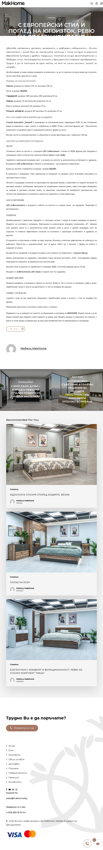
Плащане (13, 768)
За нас (12, 746)
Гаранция (14, 777)
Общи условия (16, 759)
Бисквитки (15, 782)
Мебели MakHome (33, 348)
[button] (101, 3)
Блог (11, 750)
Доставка (14, 764)
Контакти (14, 755)
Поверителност (18, 773)
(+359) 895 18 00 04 (16, 812)
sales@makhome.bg (16, 798)
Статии (51, 18)
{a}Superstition (13, 825)
